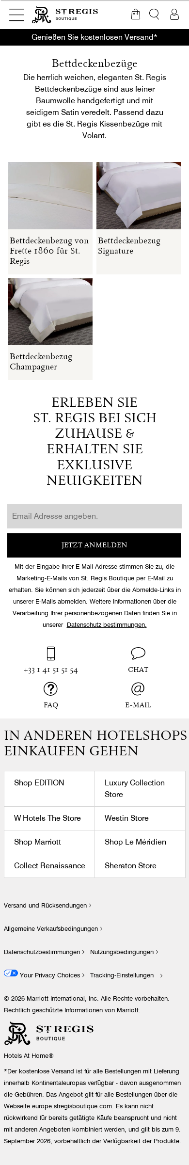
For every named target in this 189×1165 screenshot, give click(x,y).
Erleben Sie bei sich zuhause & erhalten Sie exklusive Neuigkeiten (95, 443)
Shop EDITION (39, 782)
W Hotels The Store (47, 818)
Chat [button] (138, 670)
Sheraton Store (131, 865)
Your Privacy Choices (49, 975)
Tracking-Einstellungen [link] (122, 975)
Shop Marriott (37, 841)
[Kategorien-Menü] (16, 14)
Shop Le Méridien (135, 841)
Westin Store (127, 818)
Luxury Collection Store (135, 788)
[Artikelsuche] (155, 14)
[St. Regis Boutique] (65, 14)
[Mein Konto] (174, 14)
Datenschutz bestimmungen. (107, 624)
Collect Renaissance (49, 865)
